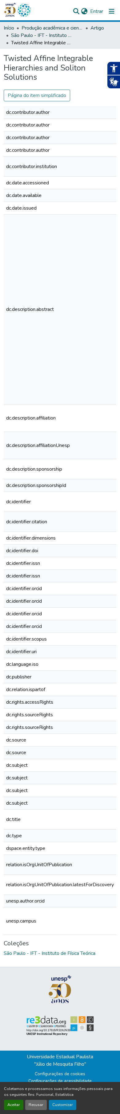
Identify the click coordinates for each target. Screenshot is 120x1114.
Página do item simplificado (37, 95)
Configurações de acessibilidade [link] (60, 1081)
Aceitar (13, 1105)
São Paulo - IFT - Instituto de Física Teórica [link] (42, 35)
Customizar (62, 1105)
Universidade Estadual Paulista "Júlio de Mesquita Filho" (60, 1060)
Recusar (36, 1105)
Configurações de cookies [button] (60, 1074)
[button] (24, 10)
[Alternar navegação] (111, 11)
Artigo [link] (97, 28)
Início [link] (9, 28)
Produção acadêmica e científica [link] (52, 28)
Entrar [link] (96, 11)
